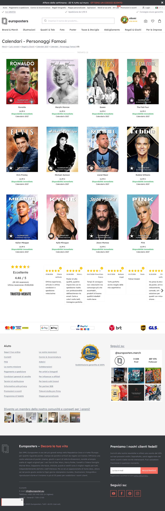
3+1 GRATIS (10, 12)
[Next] (162, 290)
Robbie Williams (143, 175)
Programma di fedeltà (14, 396)
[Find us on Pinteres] (129, 493)
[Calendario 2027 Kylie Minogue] (62, 217)
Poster (73, 29)
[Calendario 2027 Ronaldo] (22, 81)
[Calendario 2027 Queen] (102, 81)
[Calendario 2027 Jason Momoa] (102, 217)
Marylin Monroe (62, 107)
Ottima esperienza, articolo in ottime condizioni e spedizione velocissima (54, 283)
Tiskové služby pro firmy (50, 391)
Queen (103, 107)
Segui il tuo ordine (12, 352)
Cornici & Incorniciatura (40, 8)
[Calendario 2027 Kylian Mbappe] (22, 217)
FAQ (6, 362)
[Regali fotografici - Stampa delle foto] (145, 21)
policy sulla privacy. (141, 476)
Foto (62, 29)
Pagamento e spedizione (19, 8)
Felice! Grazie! (136, 276)
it (160, 8)
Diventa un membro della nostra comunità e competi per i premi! (47, 409)
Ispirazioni (91, 8)
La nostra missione (12, 367)
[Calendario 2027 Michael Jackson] (62, 149)
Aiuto (5, 8)
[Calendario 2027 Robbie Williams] (143, 149)
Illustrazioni (29, 29)
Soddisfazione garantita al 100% (90, 365)
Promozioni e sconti (129, 8)
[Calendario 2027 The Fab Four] (143, 81)
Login (147, 8)
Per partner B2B (46, 386)
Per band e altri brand (49, 381)
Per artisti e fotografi (48, 371)
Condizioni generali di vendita (17, 376)
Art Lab (116, 7)
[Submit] (45, 20)
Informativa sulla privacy (15, 386)
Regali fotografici (59, 8)
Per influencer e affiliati (49, 376)
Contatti (7, 357)
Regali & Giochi (133, 29)
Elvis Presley (22, 175)
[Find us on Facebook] (121, 493)
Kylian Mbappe (22, 243)
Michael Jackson (62, 175)
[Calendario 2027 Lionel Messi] (102, 149)
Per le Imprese (154, 29)
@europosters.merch (128, 352)
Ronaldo (22, 107)
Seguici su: (117, 346)
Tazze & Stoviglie (90, 29)
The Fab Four (143, 107)
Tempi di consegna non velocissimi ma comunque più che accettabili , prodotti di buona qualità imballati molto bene (95, 286)
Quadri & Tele (47, 29)
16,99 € (22, 111)
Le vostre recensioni (48, 352)
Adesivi (42, 362)
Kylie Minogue (62, 243)
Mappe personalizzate (76, 8)
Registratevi (149, 470)
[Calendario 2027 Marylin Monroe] (62, 81)
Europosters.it (19, 21)
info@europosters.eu (35, 491)
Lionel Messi (102, 175)
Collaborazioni (45, 367)
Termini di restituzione (14, 381)
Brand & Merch (10, 29)
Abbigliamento (112, 29)
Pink (143, 243)
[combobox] (78, 21)
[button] (22, 500)
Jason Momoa (102, 243)
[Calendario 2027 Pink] (143, 217)
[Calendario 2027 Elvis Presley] (22, 149)
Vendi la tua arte (104, 8)
